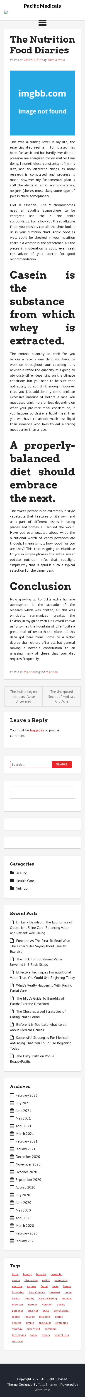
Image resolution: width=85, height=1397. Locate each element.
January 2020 (26, 1241)
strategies (61, 1322)
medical (66, 1298)
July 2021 (23, 1103)
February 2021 (27, 1141)
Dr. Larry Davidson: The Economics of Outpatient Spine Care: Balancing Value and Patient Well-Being (41, 927)
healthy (29, 1298)
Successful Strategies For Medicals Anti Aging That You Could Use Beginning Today (40, 1043)
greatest (55, 1292)
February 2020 (27, 1233)
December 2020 (28, 1156)
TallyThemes (48, 1384)
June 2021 (23, 1110)
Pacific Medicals (42, 5)
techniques (19, 1335)
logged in (37, 730)
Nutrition (29, 672)
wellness (17, 1341)
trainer (46, 1335)
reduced (29, 1316)
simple (30, 1322)
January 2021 (26, 1149)
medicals (18, 1304)
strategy (17, 1329)
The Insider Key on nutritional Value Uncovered (23, 696)
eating (46, 1280)
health (16, 1298)
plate (46, 1310)
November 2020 (28, 1164)
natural (32, 1304)
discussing (31, 1280)
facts (55, 1286)
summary (50, 1329)
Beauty (21, 873)
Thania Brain (56, 60)
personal (17, 1310)
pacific (61, 1304)
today (33, 1335)
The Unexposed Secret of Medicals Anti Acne (61, 696)
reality (16, 1316)
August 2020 (25, 1187)
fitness (67, 1286)
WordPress (43, 1390)
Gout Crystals (37, 1292)
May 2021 (23, 1118)
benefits (41, 1274)
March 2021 (25, 1133)
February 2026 (27, 1095)
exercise (17, 1286)
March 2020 (25, 1225)
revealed (44, 1316)
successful (33, 1329)
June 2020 (23, 1202)
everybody (61, 1280)
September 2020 (28, 1179)
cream (16, 1280)
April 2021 (24, 1126)
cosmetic (56, 1274)
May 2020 (23, 1210)
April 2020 (24, 1218)
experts (31, 1286)
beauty (27, 1274)
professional (61, 1310)
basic (15, 1274)
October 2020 (26, 1172)
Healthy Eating (48, 1298)
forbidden (18, 1292)
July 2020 (23, 1195)
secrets (16, 1322)
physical (33, 1310)
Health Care (25, 880)
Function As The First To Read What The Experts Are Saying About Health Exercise (40, 946)
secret (59, 1316)
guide (68, 1292)
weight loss (62, 1335)
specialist (45, 1322)
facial (44, 1286)
